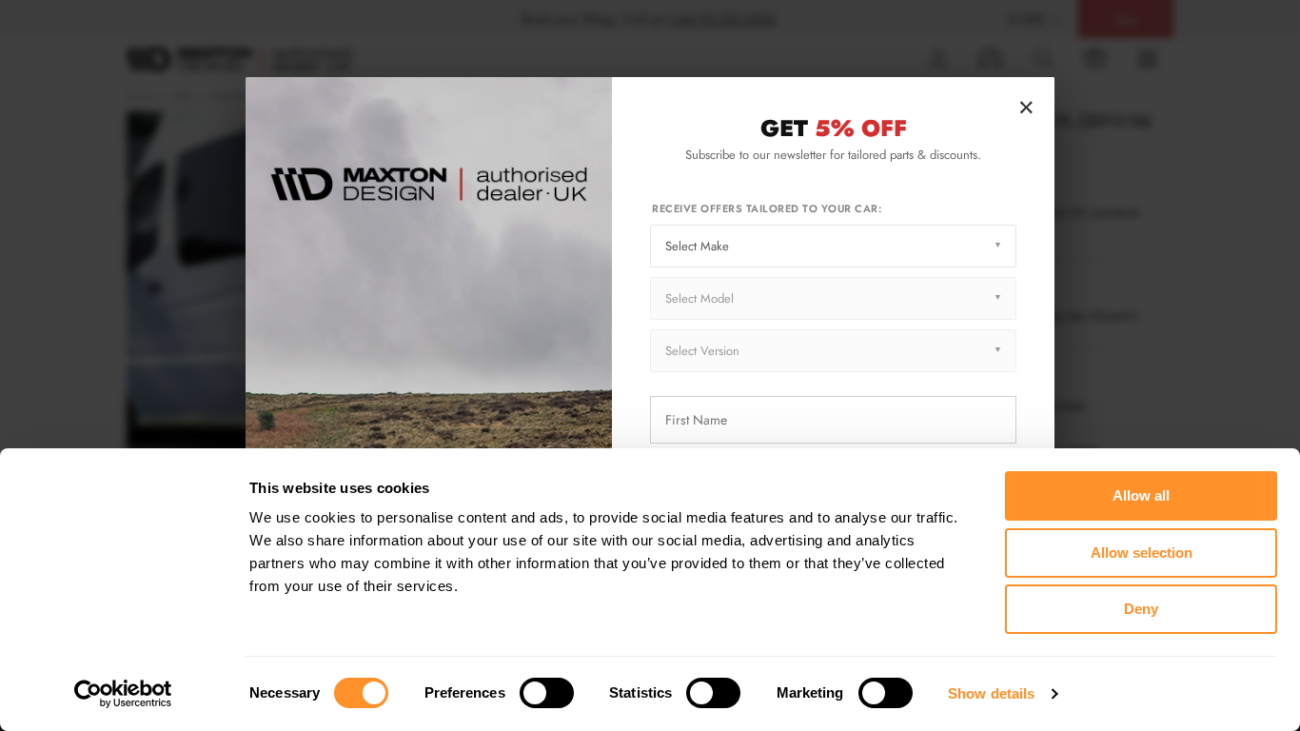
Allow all (1141, 495)
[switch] (547, 693)
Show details (991, 693)
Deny (1141, 609)
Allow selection (1141, 552)
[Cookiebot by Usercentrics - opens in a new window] (123, 694)
